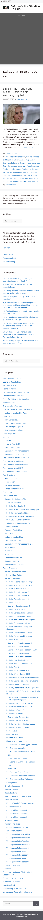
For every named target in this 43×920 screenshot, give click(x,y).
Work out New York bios (14, 565)
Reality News (8, 492)
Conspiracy (7, 416)
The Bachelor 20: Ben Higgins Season (21, 745)
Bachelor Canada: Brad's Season (19, 613)
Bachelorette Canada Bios (18, 717)
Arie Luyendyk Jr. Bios (12, 378)
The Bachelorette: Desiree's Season (20, 776)
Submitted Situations (11, 882)
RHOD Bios (9, 551)
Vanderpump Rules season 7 (17, 858)
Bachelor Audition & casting (17, 589)
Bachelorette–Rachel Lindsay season (21, 724)
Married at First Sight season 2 (17, 451)
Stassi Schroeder (11, 820)
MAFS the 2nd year (12, 447)
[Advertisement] (21, 41)
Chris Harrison (12, 734)
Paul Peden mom (31, 178)
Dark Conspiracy (11, 420)
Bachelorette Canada (14, 714)
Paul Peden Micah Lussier (13, 178)
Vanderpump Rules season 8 (17, 862)
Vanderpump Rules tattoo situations (17, 892)
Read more (28, 147)
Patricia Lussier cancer (12, 169)
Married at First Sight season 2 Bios (19, 544)
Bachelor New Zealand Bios (17, 513)
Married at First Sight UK (14, 454)
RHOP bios (9, 554)
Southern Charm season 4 (16, 814)
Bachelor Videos (9, 389)
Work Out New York (12, 865)
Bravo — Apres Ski (10, 403)
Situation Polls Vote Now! (13, 878)
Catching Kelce (11, 783)
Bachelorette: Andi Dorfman (17, 727)
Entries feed (8, 255)
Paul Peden (7, 172)
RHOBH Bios (10, 547)
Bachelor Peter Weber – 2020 (18, 671)
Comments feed (9, 258)
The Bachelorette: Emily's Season (19, 779)
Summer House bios (13, 561)
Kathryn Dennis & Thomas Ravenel (20, 803)
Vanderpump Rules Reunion (17, 841)
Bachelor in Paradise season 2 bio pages (22, 509)
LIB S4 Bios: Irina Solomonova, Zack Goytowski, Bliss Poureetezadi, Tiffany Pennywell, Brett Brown (18, 334)
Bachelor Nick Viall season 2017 (19, 664)
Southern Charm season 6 (16, 817)
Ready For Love (11, 793)
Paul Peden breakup (14, 175)
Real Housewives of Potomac (14, 472)
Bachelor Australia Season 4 (17, 599)
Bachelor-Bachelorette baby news (16, 392)
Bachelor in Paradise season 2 (20, 643)
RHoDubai (7, 869)
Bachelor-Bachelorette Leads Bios (20, 516)
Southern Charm (11, 800)
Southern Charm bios (14, 807)
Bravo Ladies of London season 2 (18, 410)
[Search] (36, 903)
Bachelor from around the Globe (19, 636)
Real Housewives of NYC (13, 468)
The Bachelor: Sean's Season (18, 772)
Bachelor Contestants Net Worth (19, 633)
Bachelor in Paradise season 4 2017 (22, 650)
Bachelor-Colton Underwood (17, 684)
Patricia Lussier (33, 166)
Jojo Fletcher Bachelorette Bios (18, 523)
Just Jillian (9, 534)
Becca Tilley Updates (14, 575)
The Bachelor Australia (15, 748)
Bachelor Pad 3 (12, 667)
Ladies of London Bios (14, 537)
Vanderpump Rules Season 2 (18, 845)
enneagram (11, 482)
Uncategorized (12, 154)
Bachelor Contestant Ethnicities (19, 616)
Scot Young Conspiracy (14, 427)
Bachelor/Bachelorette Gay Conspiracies (22, 688)
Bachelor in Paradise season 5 (20, 653)
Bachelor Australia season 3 (17, 596)
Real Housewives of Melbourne (15, 465)
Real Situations (9, 475)
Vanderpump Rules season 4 (18, 851)
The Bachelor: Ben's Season (17, 758)
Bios (10, 755)
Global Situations (11, 478)
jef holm (6, 437)
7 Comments (11, 185)
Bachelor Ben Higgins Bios (16, 506)
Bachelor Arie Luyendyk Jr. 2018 (19, 585)
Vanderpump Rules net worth (18, 838)
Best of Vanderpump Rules (17, 827)
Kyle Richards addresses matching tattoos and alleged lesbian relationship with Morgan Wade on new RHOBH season (21, 305)
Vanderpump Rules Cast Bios (18, 834)
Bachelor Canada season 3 (19, 606)
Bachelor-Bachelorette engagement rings (22, 677)
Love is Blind (8, 441)
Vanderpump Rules (12, 824)
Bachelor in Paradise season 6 (20, 657)
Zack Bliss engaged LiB (29, 182)
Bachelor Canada (13, 603)
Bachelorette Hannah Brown (17, 720)
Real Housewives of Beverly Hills (16, 458)
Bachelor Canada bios (12, 382)
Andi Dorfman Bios (14, 503)
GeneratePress (21, 917)
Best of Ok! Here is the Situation (16, 399)
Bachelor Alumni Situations (15, 571)
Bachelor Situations (12, 578)
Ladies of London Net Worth (16, 413)
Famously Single (11, 789)
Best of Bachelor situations (13, 396)
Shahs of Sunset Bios (13, 558)
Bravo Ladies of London (12, 406)
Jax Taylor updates (14, 831)
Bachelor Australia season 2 (17, 592)
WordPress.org (9, 262)
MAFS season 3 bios (13, 540)
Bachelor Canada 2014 (15, 609)
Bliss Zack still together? (15, 157)
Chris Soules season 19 (14, 786)
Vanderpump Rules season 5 (17, 855)
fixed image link (9, 434)
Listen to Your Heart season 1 (18, 741)
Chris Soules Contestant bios (18, 520)
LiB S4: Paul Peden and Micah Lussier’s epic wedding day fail (18, 92)
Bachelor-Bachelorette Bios (15, 499)
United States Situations (14, 489)
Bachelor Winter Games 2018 (18, 674)
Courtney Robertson (14, 738)
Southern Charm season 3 (16, 810)
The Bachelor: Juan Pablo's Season (20, 762)
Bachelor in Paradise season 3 (20, 646)
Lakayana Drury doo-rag (21, 163)
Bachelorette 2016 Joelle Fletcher (19, 703)
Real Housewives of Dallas (13, 461)
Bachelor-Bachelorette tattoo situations (22, 681)
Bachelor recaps (9, 385)
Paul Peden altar (19, 172)
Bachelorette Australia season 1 (19, 707)
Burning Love (11, 731)
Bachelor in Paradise (14, 640)
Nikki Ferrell (12, 769)
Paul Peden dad (30, 175)
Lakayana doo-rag (21, 160)
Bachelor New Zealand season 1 (19, 660)
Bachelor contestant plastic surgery (20, 620)
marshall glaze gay (18, 166)
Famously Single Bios (13, 530)
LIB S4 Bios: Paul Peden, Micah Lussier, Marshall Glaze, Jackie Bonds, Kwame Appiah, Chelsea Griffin (19, 325)
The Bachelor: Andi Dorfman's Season (21, 752)
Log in (5, 251)
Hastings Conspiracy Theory (16, 423)
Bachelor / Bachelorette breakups (19, 582)
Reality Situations (10, 568)
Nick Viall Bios (12, 527)
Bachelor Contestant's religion (18, 623)
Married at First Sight (11, 444)
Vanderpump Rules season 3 (18, 848)
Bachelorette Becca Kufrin (16, 710)
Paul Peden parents (11, 182)
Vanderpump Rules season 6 (14, 889)
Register (6, 248)
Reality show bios (10, 496)
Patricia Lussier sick (30, 169)
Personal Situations (12, 485)
